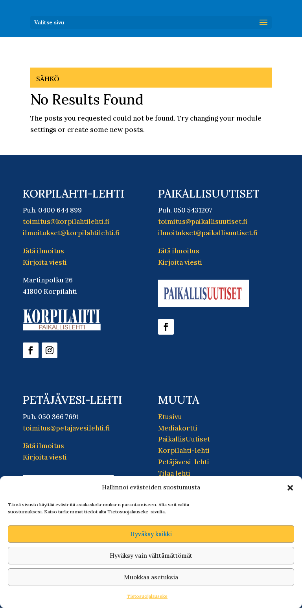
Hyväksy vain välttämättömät (151, 555)
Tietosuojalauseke (147, 596)
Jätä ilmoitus (43, 251)
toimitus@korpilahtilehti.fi (66, 221)
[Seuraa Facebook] (31, 350)
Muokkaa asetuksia (151, 577)
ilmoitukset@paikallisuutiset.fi (208, 233)
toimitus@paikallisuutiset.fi (202, 221)
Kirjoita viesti (45, 262)
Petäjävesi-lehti (183, 462)
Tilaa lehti (174, 473)
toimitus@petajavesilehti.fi (66, 428)
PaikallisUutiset (184, 439)
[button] (290, 488)
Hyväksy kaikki (151, 534)
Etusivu (170, 416)
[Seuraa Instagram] (49, 350)
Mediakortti (177, 428)
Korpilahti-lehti (184, 450)
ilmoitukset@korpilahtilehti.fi (71, 233)
